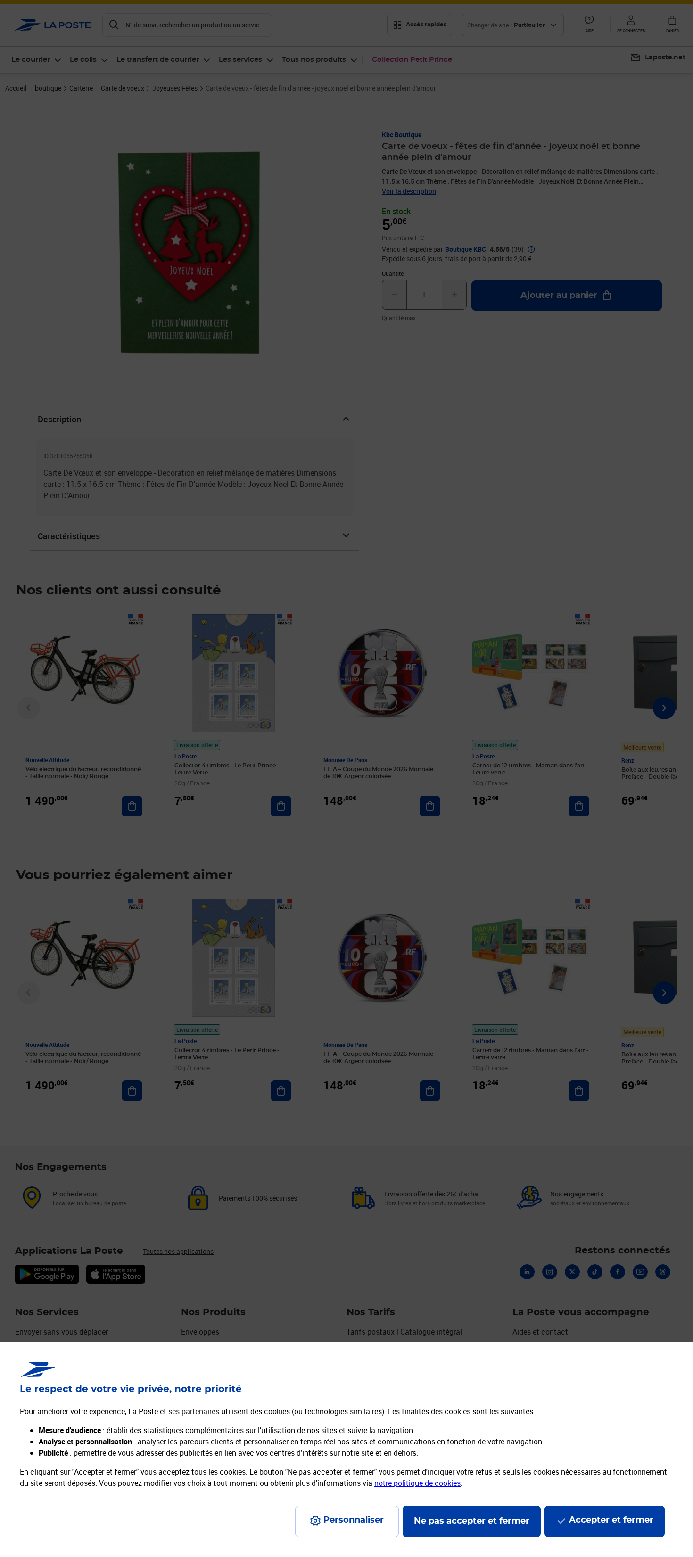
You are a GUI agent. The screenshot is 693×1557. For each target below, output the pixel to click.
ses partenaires (193, 1411)
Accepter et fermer (611, 1520)
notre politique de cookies (417, 1483)
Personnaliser (353, 1520)
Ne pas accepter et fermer (471, 1521)
